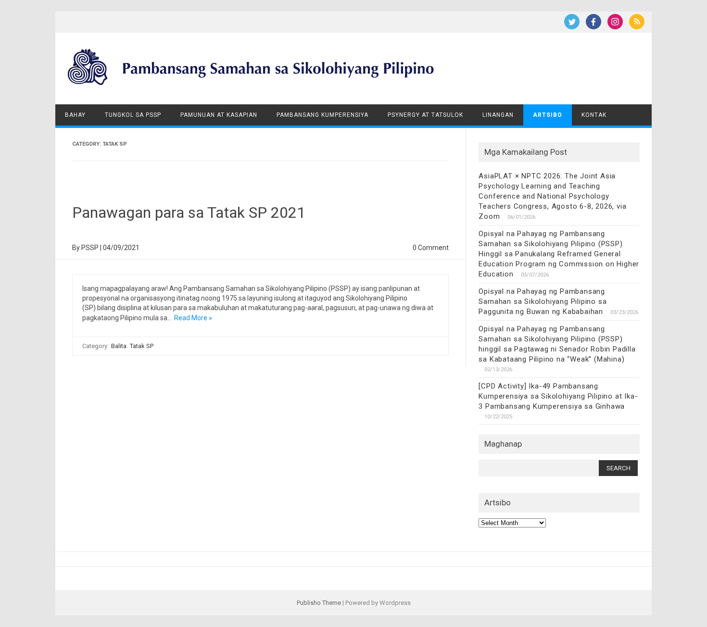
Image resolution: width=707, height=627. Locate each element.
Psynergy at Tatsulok (425, 115)
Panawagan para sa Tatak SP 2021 (188, 212)
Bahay (75, 115)
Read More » (193, 318)
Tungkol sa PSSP (133, 115)
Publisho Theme (319, 602)
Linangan (498, 115)
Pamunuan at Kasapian (218, 115)
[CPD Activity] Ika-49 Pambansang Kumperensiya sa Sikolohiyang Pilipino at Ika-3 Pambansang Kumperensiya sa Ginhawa (558, 396)
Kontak (593, 115)
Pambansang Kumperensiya (322, 115)
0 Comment (431, 247)
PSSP (90, 247)
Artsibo (547, 115)
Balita (118, 346)
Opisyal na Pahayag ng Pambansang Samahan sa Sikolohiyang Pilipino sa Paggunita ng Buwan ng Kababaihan (542, 301)
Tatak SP (141, 346)
